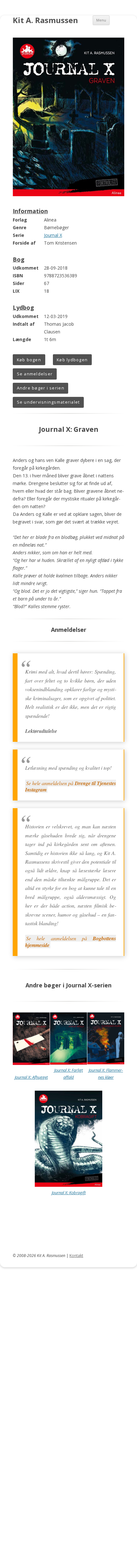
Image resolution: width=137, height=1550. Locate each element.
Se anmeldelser (35, 374)
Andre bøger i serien (40, 388)
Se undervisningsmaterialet (48, 402)
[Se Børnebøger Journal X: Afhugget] (31, 1063)
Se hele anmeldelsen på (70, 786)
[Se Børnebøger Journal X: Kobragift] (68, 1185)
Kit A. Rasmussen (45, 20)
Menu (101, 20)
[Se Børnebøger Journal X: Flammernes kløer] (105, 1063)
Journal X (53, 235)
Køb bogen (29, 360)
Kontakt (76, 1255)
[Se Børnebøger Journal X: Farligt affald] (68, 1063)
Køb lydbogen (72, 360)
